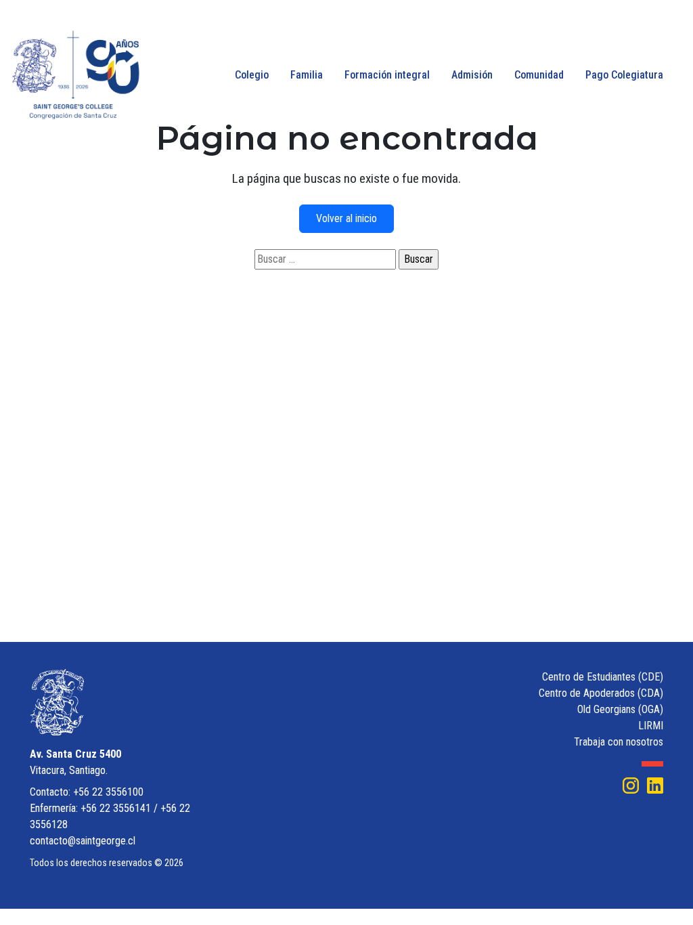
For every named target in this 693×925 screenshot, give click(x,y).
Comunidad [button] (539, 74)
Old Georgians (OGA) (620, 709)
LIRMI (650, 725)
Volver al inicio (346, 218)
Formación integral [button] (387, 74)
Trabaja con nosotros (618, 741)
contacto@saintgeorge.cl (82, 840)
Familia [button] (306, 74)
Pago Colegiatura (624, 74)
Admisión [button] (472, 74)
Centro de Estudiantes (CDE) (602, 676)
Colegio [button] (252, 74)
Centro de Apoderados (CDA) (601, 693)
